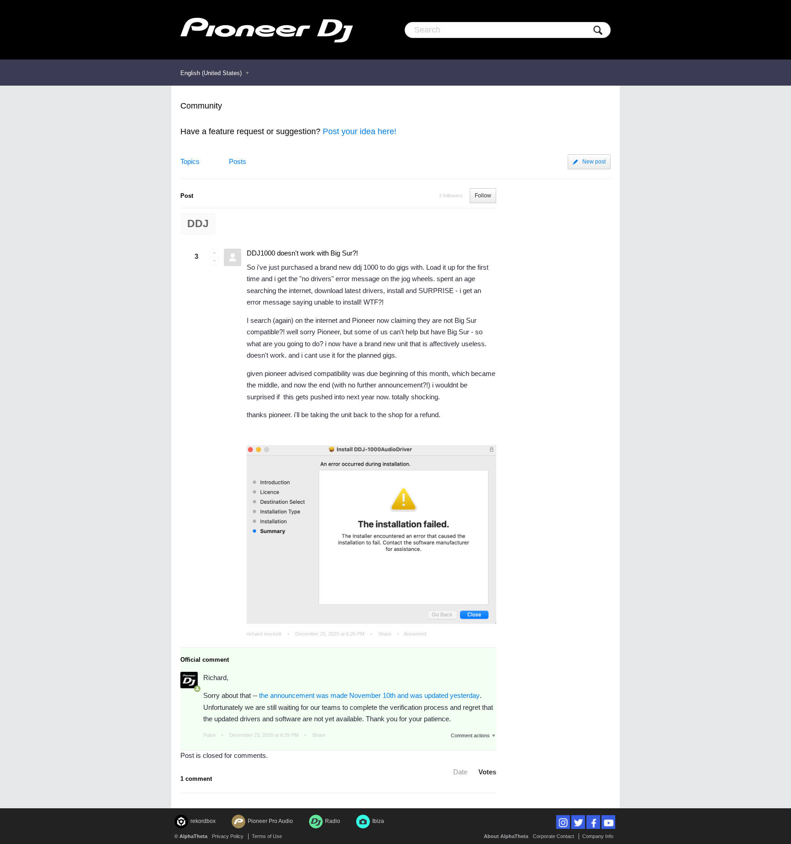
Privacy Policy (228, 836)
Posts (237, 161)
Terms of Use (267, 836)
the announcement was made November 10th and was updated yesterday (369, 695)
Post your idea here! (359, 131)
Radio (332, 821)
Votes (487, 772)
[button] (214, 253)
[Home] (266, 30)
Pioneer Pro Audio (270, 821)
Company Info (597, 836)
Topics (190, 161)
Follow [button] (483, 195)
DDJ (198, 223)
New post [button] (594, 161)
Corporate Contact (553, 836)
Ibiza (378, 821)
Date (460, 772)
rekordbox (203, 821)
